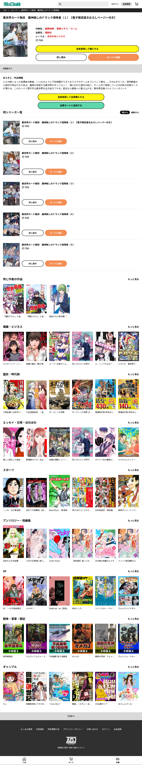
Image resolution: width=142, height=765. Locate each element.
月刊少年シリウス (56, 36)
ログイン (115, 4)
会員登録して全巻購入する (71, 97)
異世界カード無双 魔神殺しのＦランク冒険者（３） (48, 183)
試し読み (61, 57)
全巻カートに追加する (71, 105)
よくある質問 (26, 729)
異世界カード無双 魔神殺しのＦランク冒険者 (40, 10)
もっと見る (133, 279)
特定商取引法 (53, 729)
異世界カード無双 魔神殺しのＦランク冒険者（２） (48, 153)
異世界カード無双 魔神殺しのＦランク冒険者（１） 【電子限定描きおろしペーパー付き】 (67, 122)
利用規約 (40, 729)
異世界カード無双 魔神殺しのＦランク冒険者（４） (48, 214)
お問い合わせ (92, 729)
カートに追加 (113, 57)
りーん (74, 28)
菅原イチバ (62, 28)
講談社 (48, 32)
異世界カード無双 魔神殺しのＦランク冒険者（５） (48, 244)
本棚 (117, 762)
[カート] (136, 4)
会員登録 (126, 4)
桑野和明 (49, 28)
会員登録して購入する (87, 48)
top (5, 10)
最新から (135, 112)
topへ (71, 716)
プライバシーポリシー (73, 729)
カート (71, 762)
